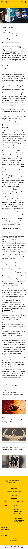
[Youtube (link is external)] (18, 501)
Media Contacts (5, 529)
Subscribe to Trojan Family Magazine (18, 517)
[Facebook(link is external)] (11, 547)
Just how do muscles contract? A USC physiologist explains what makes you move (13, 421)
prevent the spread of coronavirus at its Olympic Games (12, 309)
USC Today (14, 6)
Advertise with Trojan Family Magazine (19, 521)
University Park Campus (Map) (14, 487)
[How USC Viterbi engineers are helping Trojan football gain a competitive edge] (14, 407)
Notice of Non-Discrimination (14, 540)
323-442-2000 (14, 493)
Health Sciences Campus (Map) (14, 491)
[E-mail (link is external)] (22, 547)
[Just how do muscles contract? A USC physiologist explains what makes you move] (14, 434)
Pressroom (4, 535)
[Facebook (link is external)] (6, 501)
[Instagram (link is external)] (14, 501)
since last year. (18, 233)
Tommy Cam (14, 495)
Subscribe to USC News (6, 508)
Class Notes (17, 509)
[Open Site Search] (26, 2)
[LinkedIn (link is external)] (18, 547)
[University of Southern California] (5, 2)
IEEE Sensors (20, 124)
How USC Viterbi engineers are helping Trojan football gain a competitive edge (13, 393)
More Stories (5, 473)
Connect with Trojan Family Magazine (19, 514)
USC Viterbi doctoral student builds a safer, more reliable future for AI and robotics (13, 448)
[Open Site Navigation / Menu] (22, 2)
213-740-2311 (14, 488)
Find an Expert (4, 527)
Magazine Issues (18, 511)
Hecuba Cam (14, 498)
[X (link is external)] (15, 547)
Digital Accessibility (14, 542)
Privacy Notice (14, 538)
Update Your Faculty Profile (6, 532)
